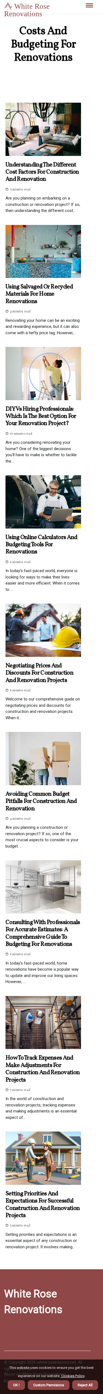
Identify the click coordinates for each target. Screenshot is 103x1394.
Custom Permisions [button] (48, 1385)
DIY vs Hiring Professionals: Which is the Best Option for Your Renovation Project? (40, 417)
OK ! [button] (16, 1385)
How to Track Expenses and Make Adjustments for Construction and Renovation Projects (42, 1069)
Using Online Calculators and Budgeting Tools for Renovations (41, 545)
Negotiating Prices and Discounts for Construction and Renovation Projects (39, 673)
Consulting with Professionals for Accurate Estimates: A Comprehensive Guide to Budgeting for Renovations (42, 933)
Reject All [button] (85, 1385)
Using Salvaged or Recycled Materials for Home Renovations (39, 294)
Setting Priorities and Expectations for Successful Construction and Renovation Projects (42, 1205)
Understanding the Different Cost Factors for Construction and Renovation (42, 172)
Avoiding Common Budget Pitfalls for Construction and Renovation (41, 801)
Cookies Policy (72, 1376)
